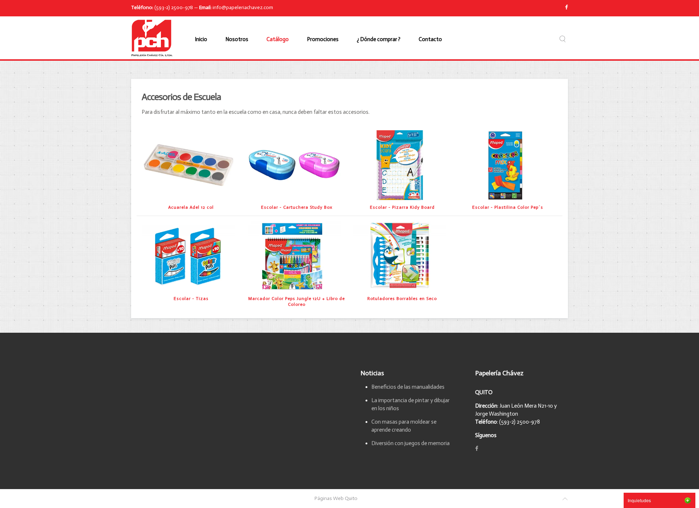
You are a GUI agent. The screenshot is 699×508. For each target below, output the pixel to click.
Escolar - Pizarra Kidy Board (402, 207)
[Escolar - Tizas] (188, 256)
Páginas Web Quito (336, 498)
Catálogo (277, 39)
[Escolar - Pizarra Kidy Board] (399, 164)
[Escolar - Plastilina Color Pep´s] (505, 164)
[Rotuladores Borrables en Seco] (399, 256)
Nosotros (236, 39)
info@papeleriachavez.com (243, 7)
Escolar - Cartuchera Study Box (296, 207)
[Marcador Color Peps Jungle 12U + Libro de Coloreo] (294, 256)
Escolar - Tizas (191, 298)
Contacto (430, 39)
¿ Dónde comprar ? (378, 39)
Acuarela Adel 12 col (191, 207)
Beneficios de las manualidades (408, 387)
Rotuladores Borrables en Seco (402, 298)
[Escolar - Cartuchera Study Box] (294, 164)
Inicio (201, 39)
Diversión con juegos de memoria (410, 443)
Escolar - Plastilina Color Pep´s (507, 207)
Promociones (323, 39)
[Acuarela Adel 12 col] (188, 164)
